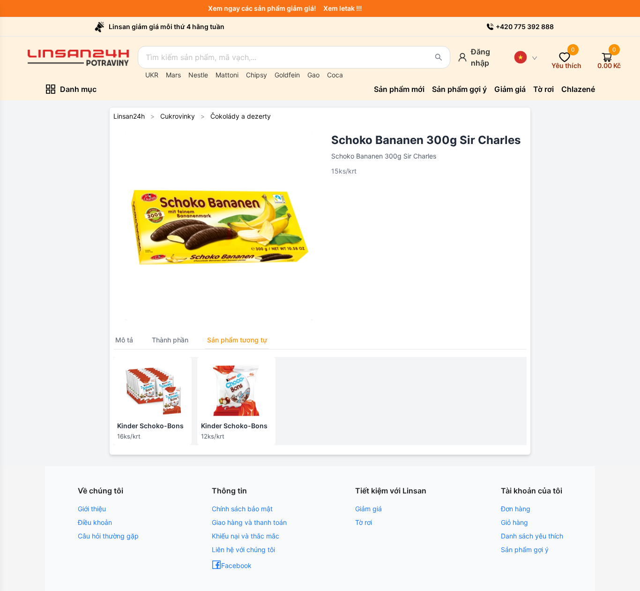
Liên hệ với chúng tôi (243, 549)
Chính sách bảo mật (242, 509)
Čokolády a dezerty (240, 116)
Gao (313, 75)
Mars (173, 75)
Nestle (198, 75)
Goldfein (287, 75)
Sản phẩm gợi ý (525, 549)
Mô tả (124, 340)
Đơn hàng (515, 509)
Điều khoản (95, 522)
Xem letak (342, 8)
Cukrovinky (177, 116)
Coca (335, 75)
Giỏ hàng (514, 522)
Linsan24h (129, 116)
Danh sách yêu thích (532, 536)
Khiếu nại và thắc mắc (245, 536)
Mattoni (227, 75)
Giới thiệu (92, 509)
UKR (151, 75)
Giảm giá (368, 509)
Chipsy (256, 75)
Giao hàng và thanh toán (249, 522)
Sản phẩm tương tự (237, 340)
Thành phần (170, 340)
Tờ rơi (363, 522)
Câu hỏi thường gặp (108, 536)
